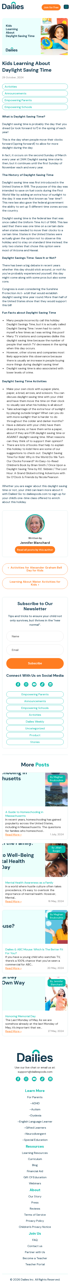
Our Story (34, 1196)
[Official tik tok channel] (42, 684)
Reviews (35, 1208)
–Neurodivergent (35, 1134)
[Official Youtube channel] (34, 684)
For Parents (35, 1097)
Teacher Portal (35, 1264)
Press (35, 1202)
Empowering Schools (18, 107)
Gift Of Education (35, 1177)
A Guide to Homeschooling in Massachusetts (24, 814)
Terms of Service (35, 1215)
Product (35, 735)
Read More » (13, 834)
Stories (35, 742)
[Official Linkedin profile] (50, 684)
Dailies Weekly (35, 721)
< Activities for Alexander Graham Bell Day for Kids (35, 569)
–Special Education (35, 1140)
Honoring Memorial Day (20, 1016)
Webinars (35, 1183)
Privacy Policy (35, 1221)
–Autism (34, 1109)
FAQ (35, 1240)
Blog (35, 1165)
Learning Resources (35, 1153)
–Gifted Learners (35, 1128)
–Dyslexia (35, 1115)
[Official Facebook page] (18, 684)
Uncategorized (35, 728)
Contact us (34, 1246)
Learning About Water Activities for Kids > (35, 583)
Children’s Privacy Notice (35, 1227)
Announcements (15, 93)
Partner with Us (35, 1252)
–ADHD (35, 1103)
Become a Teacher (35, 1258)
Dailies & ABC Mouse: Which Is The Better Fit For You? (34, 951)
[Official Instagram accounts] (26, 684)
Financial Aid (35, 1171)
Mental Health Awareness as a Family (29, 882)
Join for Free (51, 7)
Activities (11, 86)
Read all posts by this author (35, 549)
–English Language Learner (34, 1121)
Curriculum (35, 1159)
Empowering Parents (18, 100)
